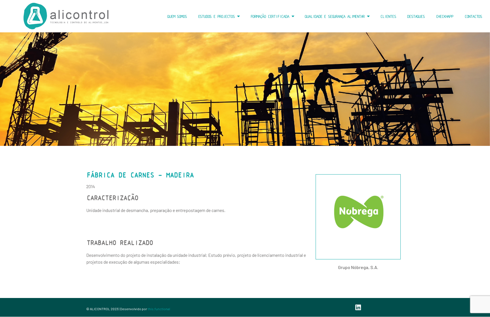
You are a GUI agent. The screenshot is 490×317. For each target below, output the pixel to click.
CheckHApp (444, 16)
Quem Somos (176, 16)
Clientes (387, 16)
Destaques (415, 16)
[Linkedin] (358, 307)
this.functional (159, 309)
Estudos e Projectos (216, 16)
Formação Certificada (269, 16)
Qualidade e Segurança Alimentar (334, 16)
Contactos (472, 16)
